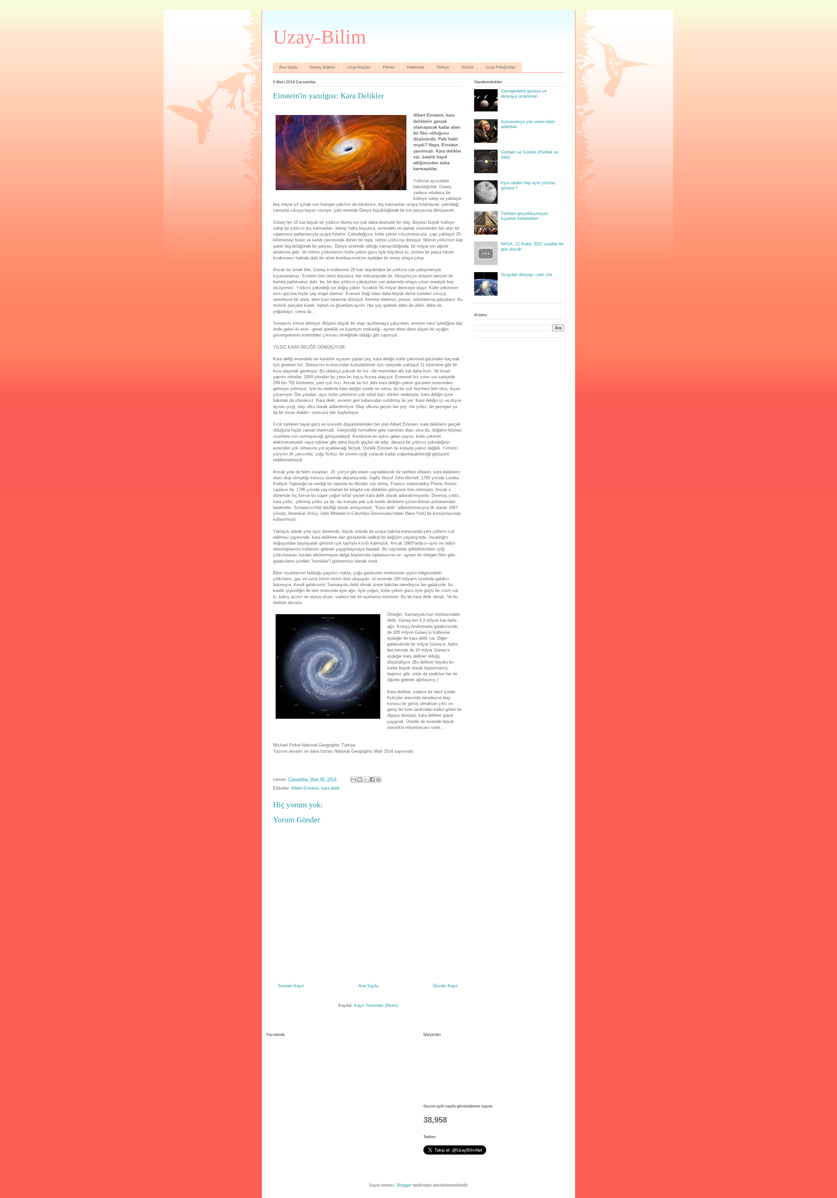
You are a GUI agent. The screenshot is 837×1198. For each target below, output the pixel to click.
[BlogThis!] (359, 779)
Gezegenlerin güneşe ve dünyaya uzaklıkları (524, 94)
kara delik (330, 788)
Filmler (389, 67)
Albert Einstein (305, 788)
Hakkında (415, 67)
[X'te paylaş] (366, 779)
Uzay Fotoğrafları (501, 67)
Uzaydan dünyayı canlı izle (526, 274)
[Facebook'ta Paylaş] (372, 779)
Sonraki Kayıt (291, 985)
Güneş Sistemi (322, 67)
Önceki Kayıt (445, 985)
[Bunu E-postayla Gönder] (353, 779)
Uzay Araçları (359, 67)
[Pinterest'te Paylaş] (378, 779)
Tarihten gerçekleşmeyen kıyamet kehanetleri (524, 216)
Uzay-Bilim (319, 37)
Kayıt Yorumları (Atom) (376, 1005)
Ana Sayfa (288, 67)
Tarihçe (442, 67)
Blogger (404, 1185)
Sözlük (467, 67)
